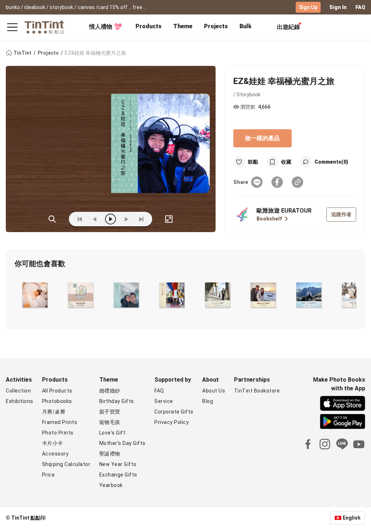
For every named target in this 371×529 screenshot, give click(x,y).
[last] (141, 219)
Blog (207, 401)
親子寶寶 (109, 412)
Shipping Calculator (66, 464)
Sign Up (308, 7)
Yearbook (111, 485)
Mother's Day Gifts (122, 443)
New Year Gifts (118, 464)
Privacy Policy (171, 422)
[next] (126, 219)
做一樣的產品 (262, 138)
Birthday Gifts (116, 401)
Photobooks (57, 401)
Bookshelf (269, 219)
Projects (216, 26)
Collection (18, 391)
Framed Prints (60, 422)
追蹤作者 (341, 214)
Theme (182, 26)
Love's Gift (112, 433)
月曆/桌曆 (54, 412)
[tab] (148, 27)
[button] (34, 295)
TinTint (22, 53)
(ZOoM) (52, 219)
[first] (79, 219)
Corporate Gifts (173, 412)
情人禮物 (100, 26)
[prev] (94, 219)
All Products (57, 391)
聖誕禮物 (109, 454)
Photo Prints (58, 433)
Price (48, 475)
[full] (168, 219)
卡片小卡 (52, 443)
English (351, 518)
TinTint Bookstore (257, 391)
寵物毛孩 (109, 422)
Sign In (338, 7)
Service (163, 401)
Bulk (245, 26)
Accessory (55, 454)
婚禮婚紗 (109, 391)
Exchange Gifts (118, 475)
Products (149, 26)
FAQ (360, 7)
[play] (110, 219)
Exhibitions (19, 401)
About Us (213, 391)
